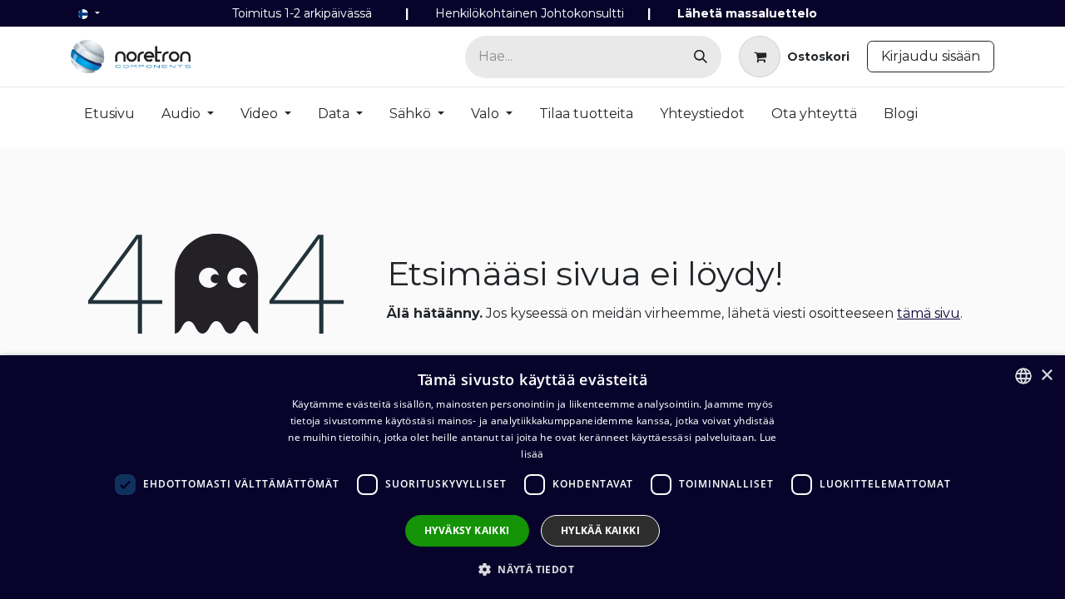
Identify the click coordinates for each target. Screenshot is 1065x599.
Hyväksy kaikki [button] (467, 530)
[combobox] (1023, 376)
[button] (532, 569)
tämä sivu (928, 313)
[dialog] (532, 477)
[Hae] (700, 57)
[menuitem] (109, 117)
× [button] (1046, 375)
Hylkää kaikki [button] (600, 530)
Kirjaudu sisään (930, 56)
